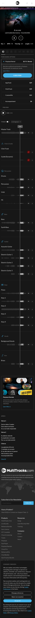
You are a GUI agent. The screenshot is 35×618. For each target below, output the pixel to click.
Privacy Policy (14, 612)
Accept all (17, 601)
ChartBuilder (5, 555)
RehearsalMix (5, 552)
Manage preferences (17, 593)
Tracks (3, 538)
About (19, 533)
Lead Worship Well (23, 523)
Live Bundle (5, 523)
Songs (19, 521)
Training (20, 526)
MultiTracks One (6, 521)
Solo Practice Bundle (7, 557)
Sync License (5, 529)
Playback (4, 540)
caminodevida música (12, 33)
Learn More (6, 71)
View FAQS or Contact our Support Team (14, 512)
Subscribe (17, 75)
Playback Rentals (6, 546)
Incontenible (25, 33)
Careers (20, 536)
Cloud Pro (4, 549)
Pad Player (4, 543)
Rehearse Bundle (6, 526)
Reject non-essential (17, 597)
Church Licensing (6, 535)
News (19, 539)
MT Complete (5, 532)
